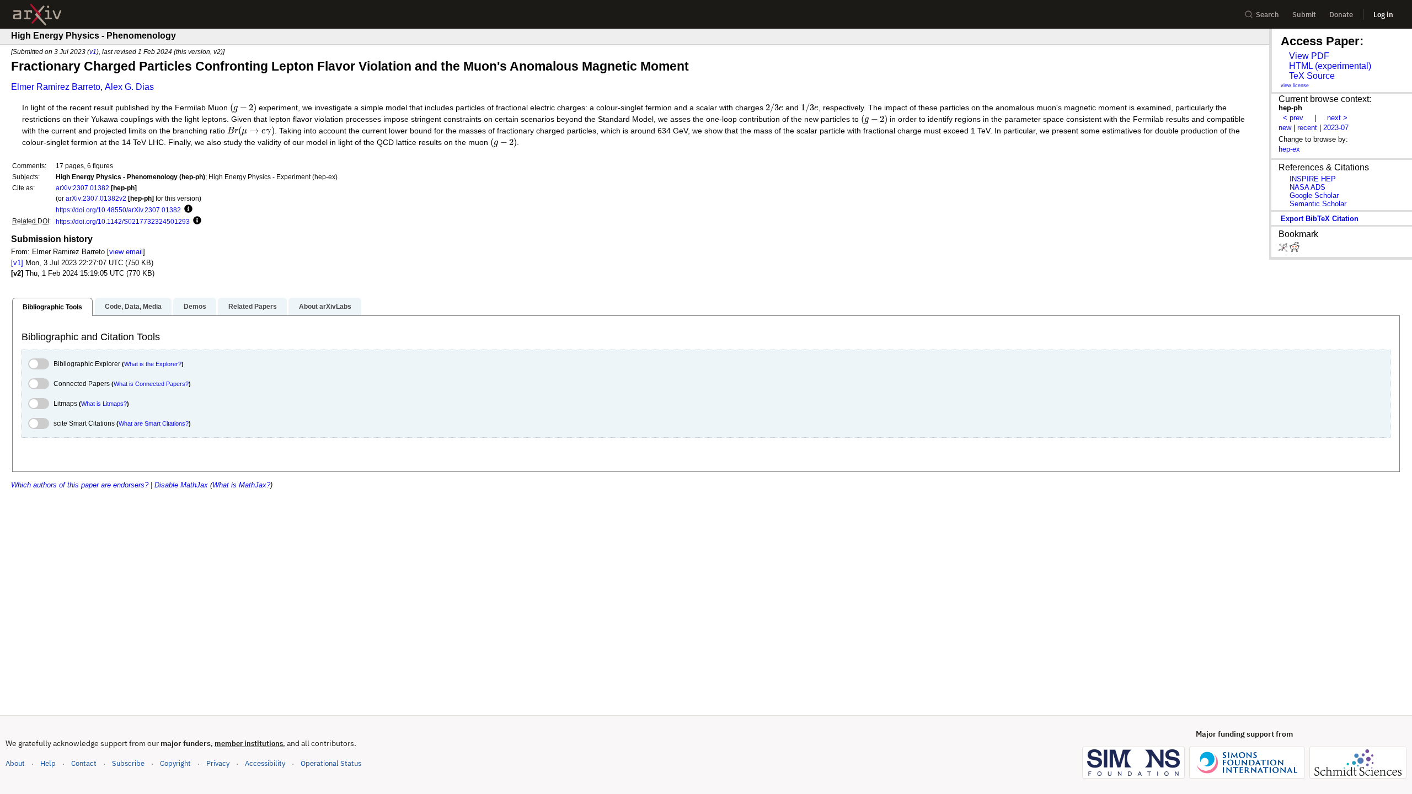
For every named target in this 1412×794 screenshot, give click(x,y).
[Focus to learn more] (186, 209)
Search (1267, 14)
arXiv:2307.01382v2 (96, 198)
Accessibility (265, 763)
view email (126, 252)
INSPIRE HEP (1313, 179)
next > (1337, 118)
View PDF (1309, 56)
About (15, 763)
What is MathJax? (241, 485)
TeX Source (1312, 76)
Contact (84, 763)
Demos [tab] (195, 306)
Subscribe (128, 763)
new (1285, 128)
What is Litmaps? (104, 403)
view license (1295, 85)
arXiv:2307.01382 (82, 187)
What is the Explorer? (152, 364)
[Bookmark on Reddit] (1294, 249)
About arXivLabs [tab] (325, 306)
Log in (1383, 14)
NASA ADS (1307, 187)
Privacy (217, 763)
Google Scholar (1314, 195)
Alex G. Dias (129, 87)
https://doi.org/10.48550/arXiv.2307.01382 (118, 209)
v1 (93, 51)
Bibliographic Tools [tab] (52, 307)
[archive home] (37, 14)
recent (1307, 128)
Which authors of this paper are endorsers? (79, 485)
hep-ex (1289, 149)
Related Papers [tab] (252, 306)
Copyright (175, 763)
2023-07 (1336, 128)
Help (48, 763)
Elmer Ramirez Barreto (55, 87)
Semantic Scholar (1318, 204)
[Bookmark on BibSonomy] (1284, 249)
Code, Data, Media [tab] (133, 306)
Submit (1304, 14)
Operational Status (331, 763)
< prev (1293, 118)
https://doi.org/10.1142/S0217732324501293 (123, 221)
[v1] (17, 263)
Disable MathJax (181, 485)
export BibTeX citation (1319, 218)
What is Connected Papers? (151, 383)
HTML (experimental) (1330, 66)
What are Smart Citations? (154, 423)
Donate (1341, 14)
